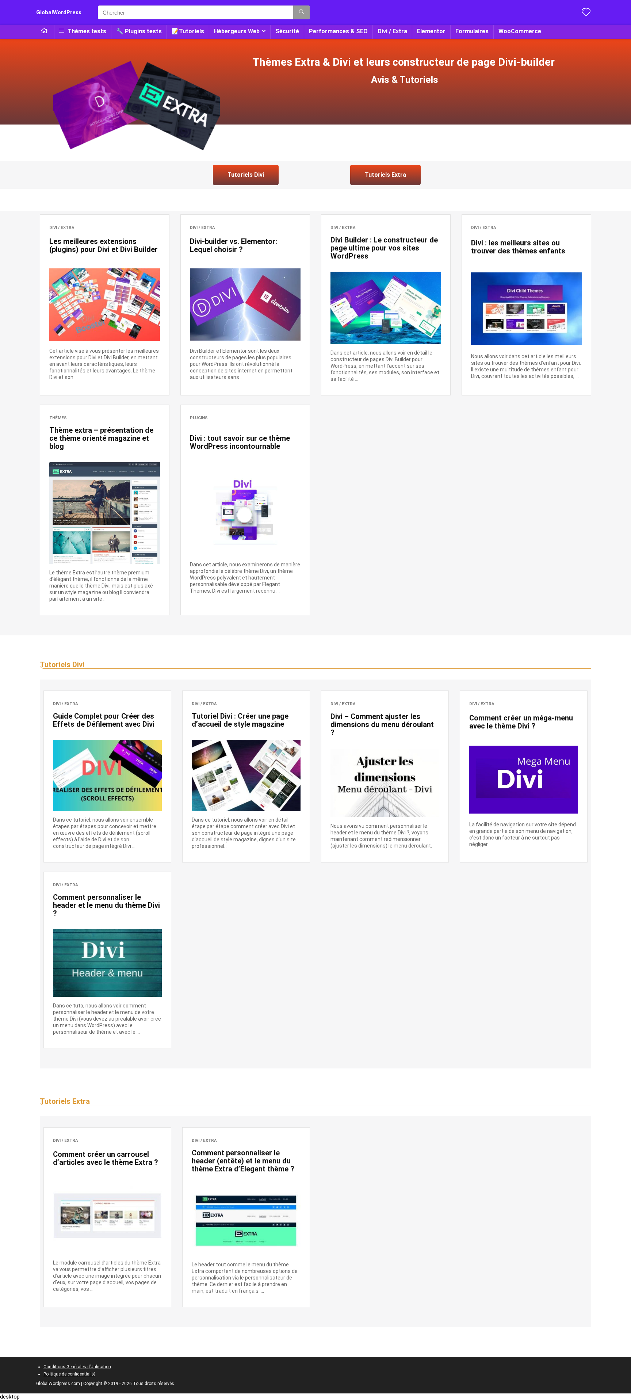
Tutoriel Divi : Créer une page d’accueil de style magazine (240, 720)
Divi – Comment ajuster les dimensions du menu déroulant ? (382, 724)
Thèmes (58, 418)
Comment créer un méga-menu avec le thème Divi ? (521, 722)
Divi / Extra (392, 31)
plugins (199, 418)
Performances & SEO (338, 31)
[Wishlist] (586, 13)
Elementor (431, 31)
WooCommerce (519, 31)
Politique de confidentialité (69, 1374)
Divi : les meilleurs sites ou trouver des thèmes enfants (518, 246)
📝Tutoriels (188, 31)
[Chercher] (301, 12)
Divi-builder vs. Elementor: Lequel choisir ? (233, 245)
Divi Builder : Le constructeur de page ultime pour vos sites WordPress (384, 248)
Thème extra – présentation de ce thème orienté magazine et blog (101, 438)
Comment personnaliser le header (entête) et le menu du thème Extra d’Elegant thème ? (243, 1160)
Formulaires (472, 31)
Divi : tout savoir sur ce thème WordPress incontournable (240, 442)
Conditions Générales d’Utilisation (77, 1366)
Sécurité (287, 31)
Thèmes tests (86, 31)
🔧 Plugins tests (139, 31)
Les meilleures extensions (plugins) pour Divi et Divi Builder (103, 245)
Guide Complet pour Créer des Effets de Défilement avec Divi (103, 720)
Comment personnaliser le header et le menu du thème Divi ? (106, 905)
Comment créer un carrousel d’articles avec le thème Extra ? (105, 1158)
